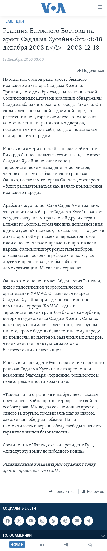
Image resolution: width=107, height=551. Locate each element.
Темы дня (13, 21)
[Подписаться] (77, 521)
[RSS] (53, 521)
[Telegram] (66, 545)
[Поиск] (90, 545)
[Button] (90, 70)
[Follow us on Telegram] (88, 521)
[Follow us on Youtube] (31, 521)
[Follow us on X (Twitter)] (19, 521)
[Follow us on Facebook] (7, 521)
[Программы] (41, 545)
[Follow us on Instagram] (42, 521)
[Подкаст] (65, 521)
